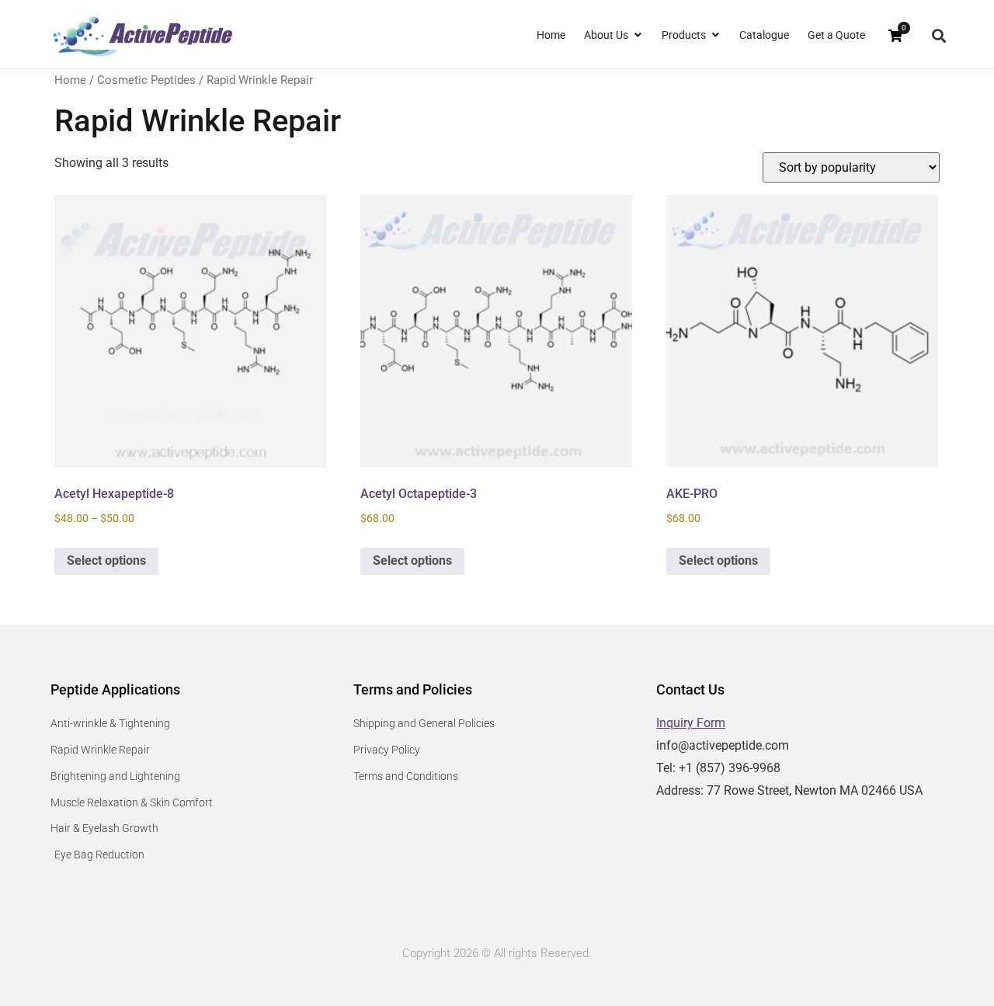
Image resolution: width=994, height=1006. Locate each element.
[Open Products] (715, 35)
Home (70, 80)
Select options (106, 560)
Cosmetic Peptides (146, 80)
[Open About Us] (637, 35)
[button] (938, 36)
